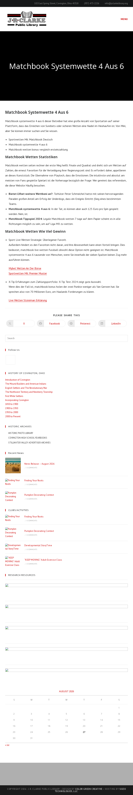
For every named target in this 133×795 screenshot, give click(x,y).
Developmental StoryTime (38, 545)
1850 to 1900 (11, 404)
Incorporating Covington (17, 400)
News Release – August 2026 (39, 463)
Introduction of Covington (17, 379)
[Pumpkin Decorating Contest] (13, 496)
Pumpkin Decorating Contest (39, 494)
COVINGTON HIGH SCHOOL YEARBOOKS (27, 437)
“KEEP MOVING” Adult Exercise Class (43, 559)
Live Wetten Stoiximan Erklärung (28, 300)
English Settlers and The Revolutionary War (26, 387)
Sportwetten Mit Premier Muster (28, 273)
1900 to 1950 (11, 408)
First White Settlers (14, 396)
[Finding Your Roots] (13, 482)
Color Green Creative (88, 789)
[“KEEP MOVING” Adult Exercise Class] (13, 561)
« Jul (7, 745)
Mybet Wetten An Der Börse (25, 268)
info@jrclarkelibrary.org (116, 3)
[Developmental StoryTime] (13, 547)
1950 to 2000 (11, 412)
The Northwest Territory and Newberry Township (29, 391)
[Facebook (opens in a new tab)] (6, 3)
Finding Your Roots (33, 480)
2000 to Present (12, 416)
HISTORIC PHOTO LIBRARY (20, 433)
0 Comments (32, 468)
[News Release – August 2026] (13, 465)
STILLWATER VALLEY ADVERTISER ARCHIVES (29, 442)
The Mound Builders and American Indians (25, 383)
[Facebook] (10, 360)
